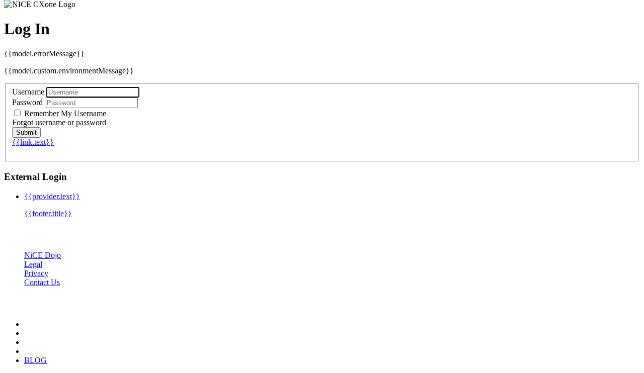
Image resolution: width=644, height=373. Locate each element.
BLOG (35, 360)
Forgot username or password (59, 122)
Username (28, 91)
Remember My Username (64, 113)
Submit (26, 132)
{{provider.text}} (52, 196)
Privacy (36, 273)
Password (27, 102)
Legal (33, 264)
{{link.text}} (33, 142)
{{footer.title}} (48, 213)
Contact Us (42, 282)
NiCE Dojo (42, 255)
